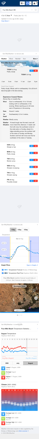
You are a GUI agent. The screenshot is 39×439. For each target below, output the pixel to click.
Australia (4, 65)
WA (10, 65)
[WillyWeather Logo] (4, 3)
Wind (11, 59)
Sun (24, 59)
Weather (4, 59)
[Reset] (32, 10)
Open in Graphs (32, 265)
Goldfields (16, 65)
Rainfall (17, 59)
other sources (23, 431)
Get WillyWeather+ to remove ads (13, 54)
